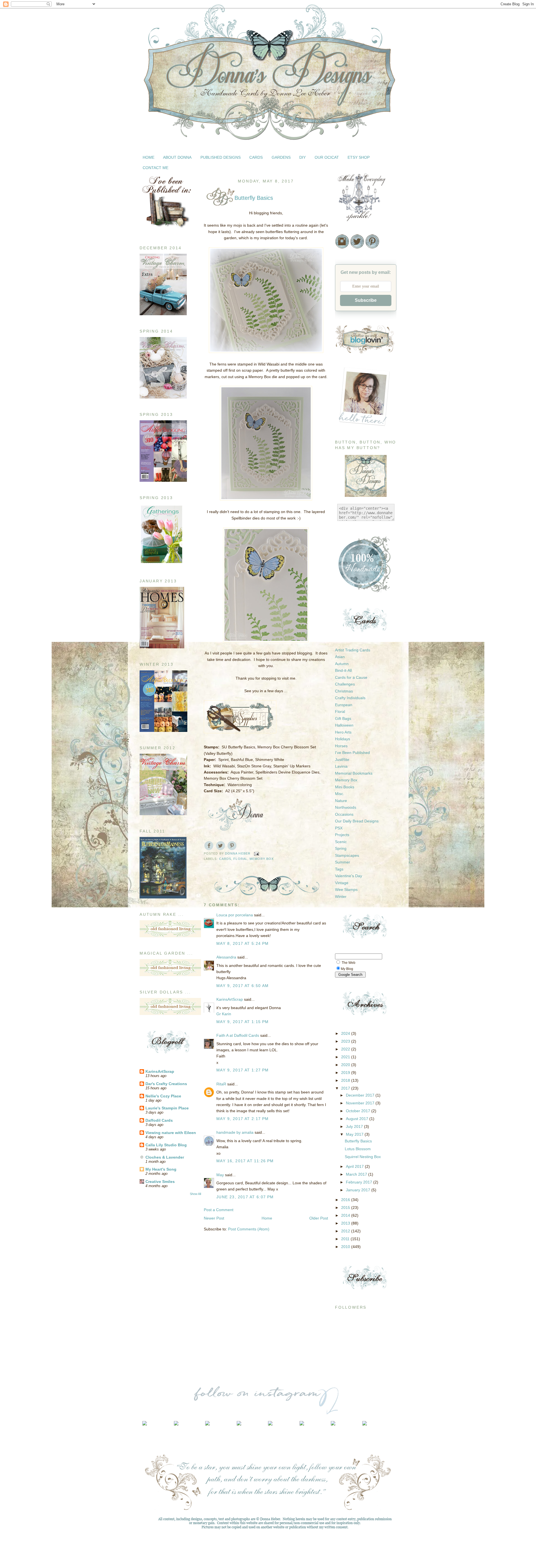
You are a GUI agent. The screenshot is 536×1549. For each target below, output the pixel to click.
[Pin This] (232, 845)
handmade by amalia (234, 1132)
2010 (346, 1246)
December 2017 (360, 1095)
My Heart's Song (160, 1169)
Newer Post (214, 1218)
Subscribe (366, 300)
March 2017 (357, 1174)
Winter (340, 896)
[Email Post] (257, 853)
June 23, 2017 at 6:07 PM (245, 1197)
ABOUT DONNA (177, 157)
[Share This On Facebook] (209, 845)
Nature (341, 800)
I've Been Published (352, 752)
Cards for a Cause (351, 677)
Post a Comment (218, 1210)
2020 (346, 1064)
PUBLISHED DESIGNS (220, 157)
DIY (302, 157)
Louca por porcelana (234, 915)
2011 (346, 1239)
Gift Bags (343, 718)
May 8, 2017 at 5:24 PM (242, 943)
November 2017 (360, 1103)
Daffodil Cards (159, 1120)
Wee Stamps (346, 889)
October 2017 (358, 1111)
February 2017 (359, 1182)
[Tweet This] (220, 845)
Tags (339, 869)
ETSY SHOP (359, 157)
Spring (340, 848)
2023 (346, 1041)
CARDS (256, 157)
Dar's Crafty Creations (166, 1083)
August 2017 (357, 1118)
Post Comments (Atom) (248, 1229)
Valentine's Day (348, 876)
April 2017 (355, 1166)
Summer (342, 862)
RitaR (221, 1084)
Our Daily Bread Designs (357, 821)
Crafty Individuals (350, 698)
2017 (346, 1088)
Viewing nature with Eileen (170, 1132)
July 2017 (355, 1126)
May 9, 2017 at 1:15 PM (242, 1021)
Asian (340, 656)
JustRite (342, 759)
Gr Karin (223, 1014)
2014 (346, 1215)
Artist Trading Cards (352, 650)
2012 (346, 1231)
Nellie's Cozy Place (163, 1096)
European (343, 705)
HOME (148, 157)
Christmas (344, 691)
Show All (195, 1193)
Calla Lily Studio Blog (166, 1145)
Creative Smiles (160, 1181)
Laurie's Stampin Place (167, 1108)
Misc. (339, 793)
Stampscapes (347, 855)
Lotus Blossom (358, 1149)
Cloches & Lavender (164, 1157)
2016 (346, 1199)
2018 (346, 1080)
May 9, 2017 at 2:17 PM (242, 1118)
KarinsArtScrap (159, 1071)
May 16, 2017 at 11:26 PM (245, 1161)
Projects (342, 834)
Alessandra (226, 957)
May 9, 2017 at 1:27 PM (242, 1070)
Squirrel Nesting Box (363, 1156)
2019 (346, 1072)
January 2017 (358, 1190)
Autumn (342, 663)
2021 (346, 1057)
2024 (346, 1033)
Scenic (341, 841)
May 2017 (355, 1134)
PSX (339, 828)
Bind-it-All (343, 670)
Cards (225, 858)
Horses (341, 746)
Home (267, 1218)
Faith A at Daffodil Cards (237, 1035)
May (220, 1175)
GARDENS (281, 157)
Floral (240, 858)
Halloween (344, 725)
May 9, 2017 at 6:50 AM (242, 985)
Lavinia (341, 766)
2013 (346, 1223)
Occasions (344, 814)
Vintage (341, 883)
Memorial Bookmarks (353, 773)
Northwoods (345, 807)
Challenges (345, 684)
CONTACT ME (155, 167)
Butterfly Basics (358, 1141)
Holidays (342, 739)
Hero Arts (343, 732)
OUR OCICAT (327, 157)
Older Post (318, 1218)
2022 (346, 1049)
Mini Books (344, 787)
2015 (346, 1207)
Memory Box (262, 858)
